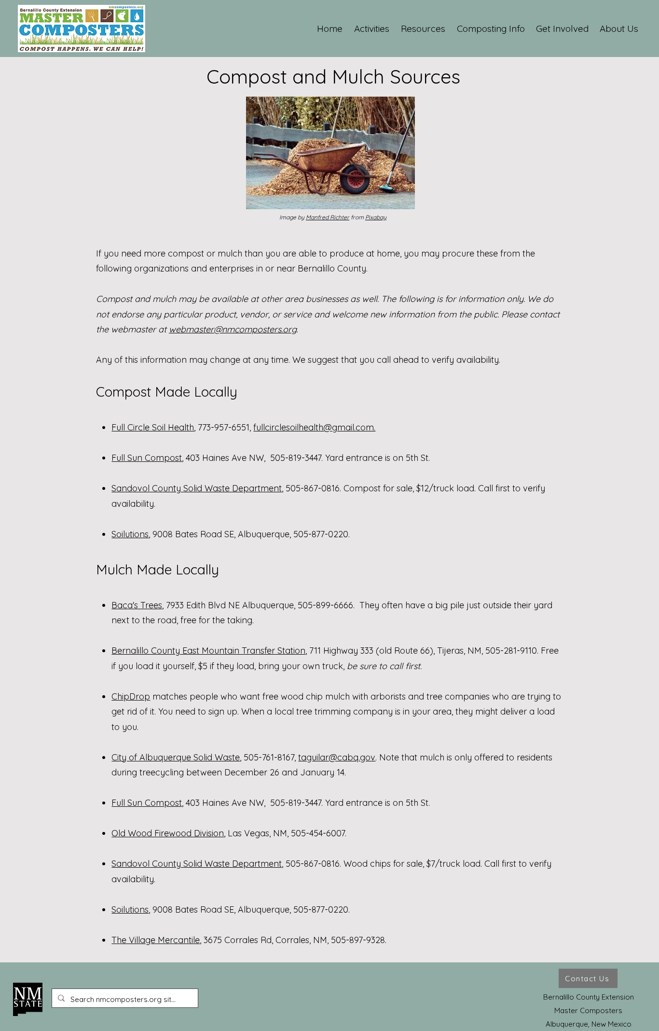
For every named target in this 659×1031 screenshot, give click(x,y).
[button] (372, 28)
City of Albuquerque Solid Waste (175, 757)
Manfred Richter (327, 217)
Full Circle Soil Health (152, 427)
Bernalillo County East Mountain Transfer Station (208, 650)
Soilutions (130, 534)
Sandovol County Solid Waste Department (196, 488)
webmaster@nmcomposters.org (233, 329)
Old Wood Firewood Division (167, 833)
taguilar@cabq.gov (336, 757)
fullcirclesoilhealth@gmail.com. (314, 427)
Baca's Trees (136, 605)
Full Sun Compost (146, 457)
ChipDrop (130, 696)
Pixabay (375, 217)
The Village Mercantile (155, 939)
